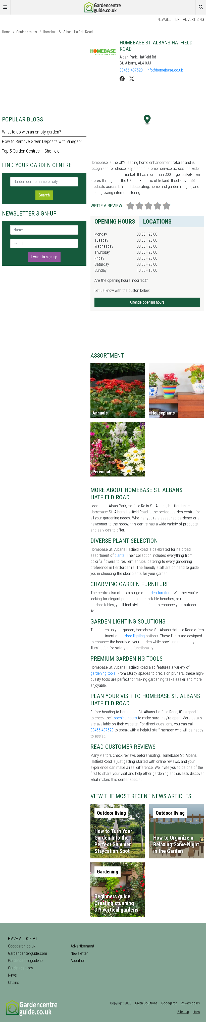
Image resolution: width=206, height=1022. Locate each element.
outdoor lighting (132, 636)
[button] (147, 120)
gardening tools (103, 673)
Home (6, 32)
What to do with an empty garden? (31, 131)
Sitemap (183, 1012)
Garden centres (26, 32)
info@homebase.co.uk (165, 70)
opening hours (125, 718)
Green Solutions (146, 1003)
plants (120, 555)
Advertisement (82, 946)
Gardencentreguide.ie (25, 960)
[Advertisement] (44, 75)
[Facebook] (122, 78)
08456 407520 (131, 70)
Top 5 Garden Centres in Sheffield (31, 151)
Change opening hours (147, 302)
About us (78, 960)
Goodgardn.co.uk (21, 946)
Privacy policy (190, 1003)
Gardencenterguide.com (27, 953)
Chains (13, 982)
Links (196, 1012)
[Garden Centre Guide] (103, 7)
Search (44, 195)
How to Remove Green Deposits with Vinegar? (42, 141)
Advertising (193, 19)
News (12, 975)
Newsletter (168, 19)
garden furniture (158, 592)
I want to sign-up (44, 256)
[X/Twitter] (131, 78)
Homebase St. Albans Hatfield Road (68, 32)
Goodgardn (169, 1003)
